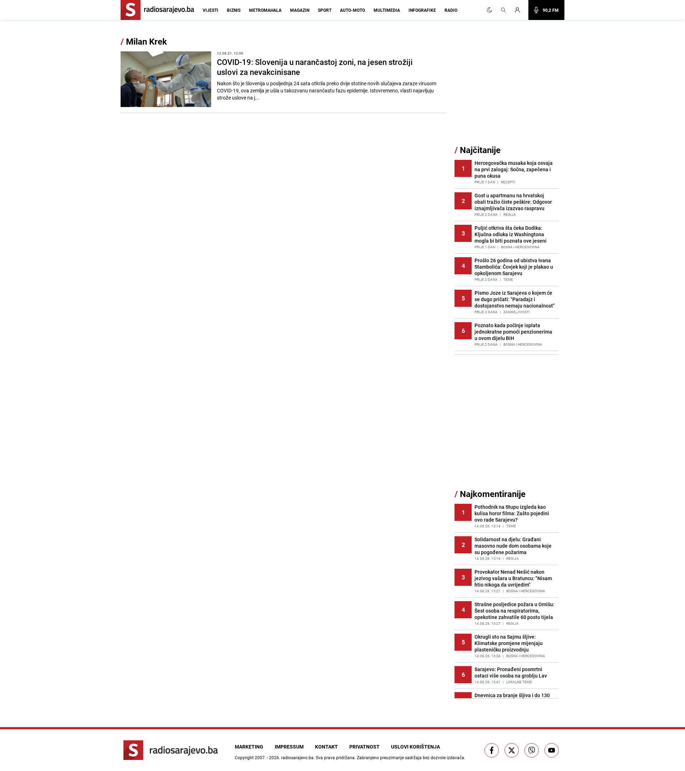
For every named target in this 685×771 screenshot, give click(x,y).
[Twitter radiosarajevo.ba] (511, 750)
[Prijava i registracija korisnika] (519, 9)
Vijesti (210, 10)
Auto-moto (352, 10)
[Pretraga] (503, 10)
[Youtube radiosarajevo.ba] (551, 750)
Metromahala (265, 10)
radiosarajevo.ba (297, 757)
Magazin (299, 10)
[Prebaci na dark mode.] (489, 9)
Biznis (233, 10)
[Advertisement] (508, 90)
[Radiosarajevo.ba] (170, 750)
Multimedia (387, 10)
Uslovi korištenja (415, 746)
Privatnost (364, 746)
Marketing (249, 746)
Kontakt (326, 746)
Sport (324, 10)
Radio (451, 10)
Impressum (289, 746)
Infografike (422, 10)
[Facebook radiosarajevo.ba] (491, 750)
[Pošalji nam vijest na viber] (531, 750)
